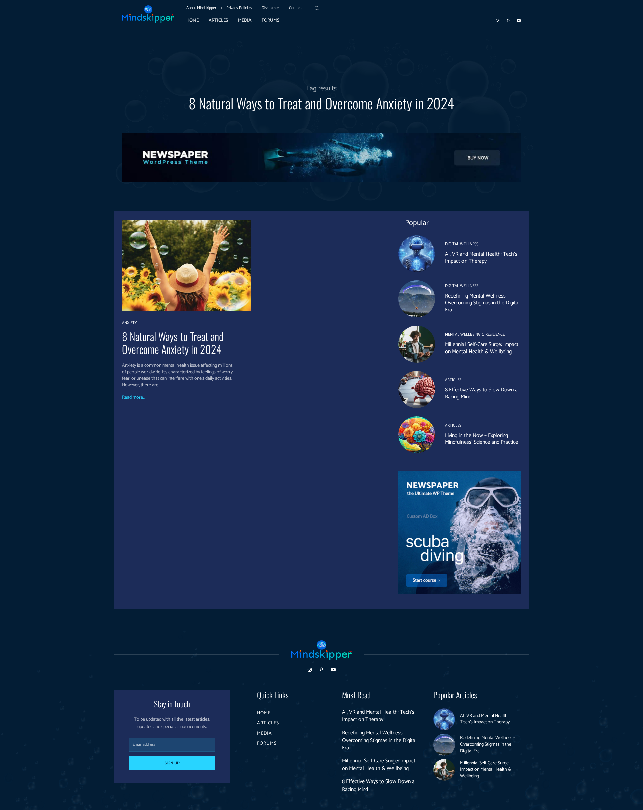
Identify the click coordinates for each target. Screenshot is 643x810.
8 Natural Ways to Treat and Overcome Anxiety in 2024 (172, 342)
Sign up (172, 763)
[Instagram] (497, 20)
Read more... (133, 397)
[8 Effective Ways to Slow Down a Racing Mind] (416, 389)
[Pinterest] (508, 20)
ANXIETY (129, 323)
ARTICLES (453, 380)
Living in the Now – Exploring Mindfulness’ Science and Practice (481, 439)
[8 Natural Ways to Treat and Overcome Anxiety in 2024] (186, 265)
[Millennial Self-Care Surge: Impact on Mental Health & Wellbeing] (416, 344)
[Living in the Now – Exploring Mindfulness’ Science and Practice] (416, 434)
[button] (317, 8)
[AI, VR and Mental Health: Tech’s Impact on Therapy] (416, 253)
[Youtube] (518, 20)
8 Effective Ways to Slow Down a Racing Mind (481, 393)
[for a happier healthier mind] (148, 14)
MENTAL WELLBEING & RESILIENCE (475, 335)
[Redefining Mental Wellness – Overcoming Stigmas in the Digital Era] (416, 298)
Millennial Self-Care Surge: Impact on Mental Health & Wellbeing (481, 348)
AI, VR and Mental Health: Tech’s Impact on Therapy (481, 258)
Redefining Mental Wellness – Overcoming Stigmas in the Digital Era (482, 303)
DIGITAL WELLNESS (461, 244)
